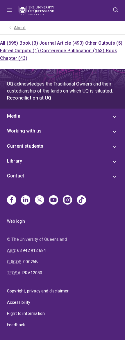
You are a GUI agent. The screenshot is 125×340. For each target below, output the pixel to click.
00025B (30, 261)
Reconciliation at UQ (29, 98)
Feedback (16, 324)
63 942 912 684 (31, 250)
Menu (9, 10)
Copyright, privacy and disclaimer (38, 291)
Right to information (26, 313)
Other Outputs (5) (104, 43)
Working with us (24, 131)
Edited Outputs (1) (20, 50)
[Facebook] (11, 200)
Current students (25, 146)
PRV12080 (32, 273)
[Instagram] (67, 200)
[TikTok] (81, 200)
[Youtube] (53, 200)
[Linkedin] (25, 200)
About (20, 27)
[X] (39, 200)
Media (13, 116)
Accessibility (18, 302)
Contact (15, 176)
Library (14, 161)
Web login (16, 221)
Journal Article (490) (62, 43)
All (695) (9, 43)
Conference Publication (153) (73, 50)
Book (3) (29, 43)
